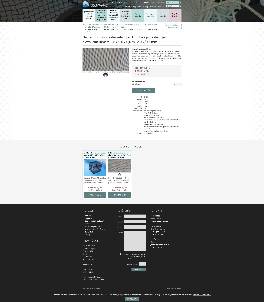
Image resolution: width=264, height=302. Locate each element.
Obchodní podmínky (93, 226)
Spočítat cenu (95, 195)
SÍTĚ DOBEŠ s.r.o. (94, 288)
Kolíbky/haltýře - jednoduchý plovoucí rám (141, 25)
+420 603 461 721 (135, 2)
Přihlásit (128, 6)
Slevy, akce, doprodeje (175, 15)
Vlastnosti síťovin (172, 25)
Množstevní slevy (172, 28)
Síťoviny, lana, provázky (150, 15)
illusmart (178, 288)
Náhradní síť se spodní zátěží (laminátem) (100, 27)
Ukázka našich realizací (94, 221)
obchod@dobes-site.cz (155, 2)
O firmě (153, 6)
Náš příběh (89, 232)
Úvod (84, 25)
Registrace (137, 6)
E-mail (120, 222)
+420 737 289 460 (120, 2)
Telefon (120, 227)
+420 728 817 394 (157, 247)
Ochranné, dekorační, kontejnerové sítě (125, 15)
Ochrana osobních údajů (95, 229)
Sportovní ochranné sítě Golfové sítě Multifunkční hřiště (113, 15)
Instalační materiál (163, 15)
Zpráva (120, 232)
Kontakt (161, 6)
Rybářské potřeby (138, 15)
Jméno (120, 216)
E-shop (145, 6)
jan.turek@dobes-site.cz (159, 245)
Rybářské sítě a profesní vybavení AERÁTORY (88, 15)
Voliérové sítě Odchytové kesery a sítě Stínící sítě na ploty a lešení (101, 15)
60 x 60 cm (122, 27)
